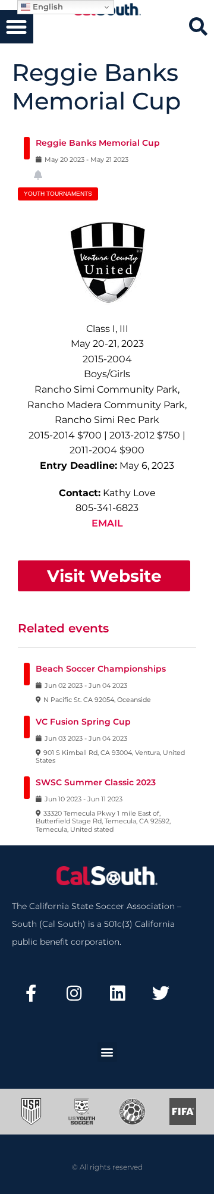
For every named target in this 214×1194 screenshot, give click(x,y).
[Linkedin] (118, 993)
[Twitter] (160, 993)
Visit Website (104, 576)
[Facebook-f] (31, 993)
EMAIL (107, 523)
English (46, 6)
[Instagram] (74, 993)
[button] (16, 26)
